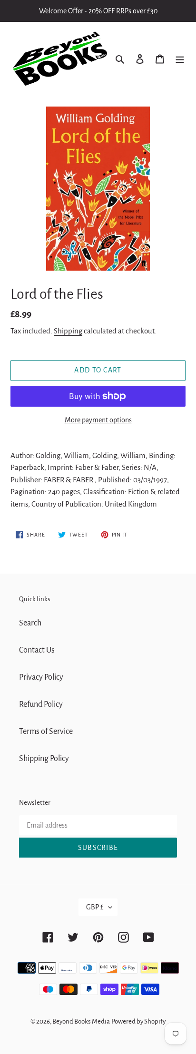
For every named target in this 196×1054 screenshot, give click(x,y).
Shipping (68, 331)
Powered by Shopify (138, 1021)
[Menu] (180, 59)
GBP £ (95, 907)
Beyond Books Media (81, 1021)
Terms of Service (46, 731)
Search (30, 623)
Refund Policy (41, 704)
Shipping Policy (44, 758)
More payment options (98, 420)
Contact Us (37, 650)
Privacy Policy (41, 677)
